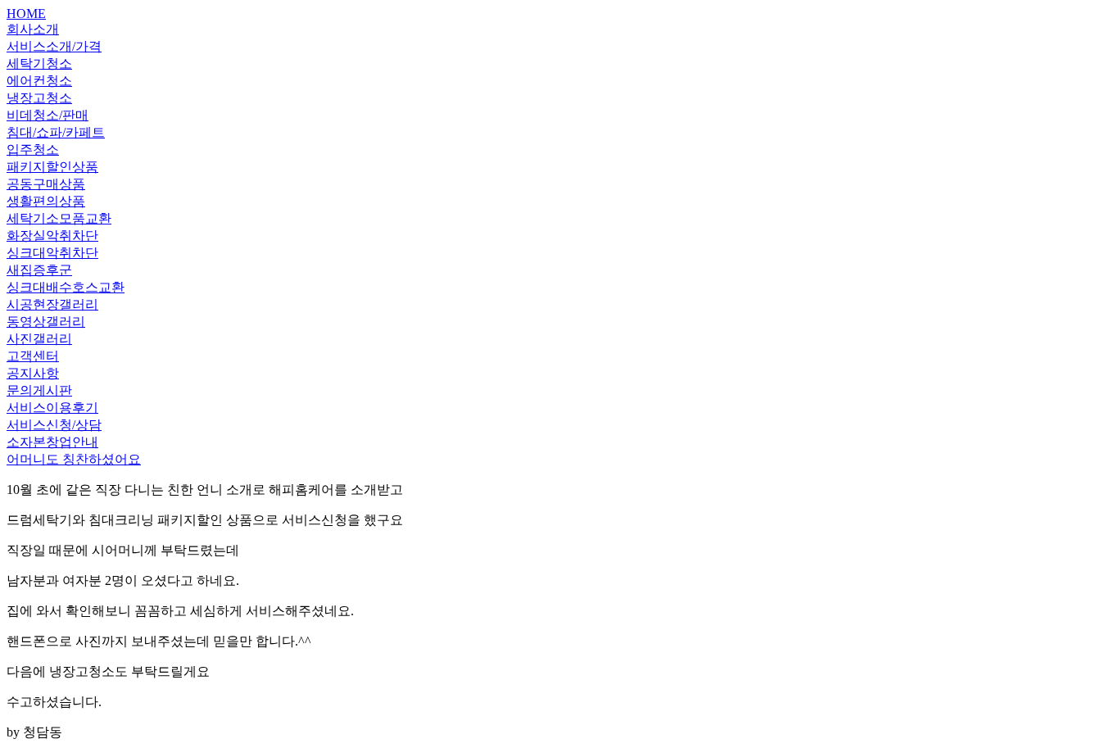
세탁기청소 (39, 63)
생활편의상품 (46, 201)
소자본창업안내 (52, 442)
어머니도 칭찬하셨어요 (74, 459)
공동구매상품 (46, 184)
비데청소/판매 (47, 115)
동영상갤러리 (46, 322)
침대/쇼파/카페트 (56, 132)
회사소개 (33, 29)
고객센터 (33, 356)
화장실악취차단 (52, 236)
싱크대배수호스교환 (66, 287)
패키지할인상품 (52, 167)
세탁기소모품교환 (59, 218)
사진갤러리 (39, 339)
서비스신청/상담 (54, 425)
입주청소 (33, 149)
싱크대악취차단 (52, 253)
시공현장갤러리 (52, 304)
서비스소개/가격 (54, 46)
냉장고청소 (39, 98)
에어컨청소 (39, 81)
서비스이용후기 (52, 408)
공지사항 (33, 373)
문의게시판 (39, 390)
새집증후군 (39, 270)
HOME (26, 13)
